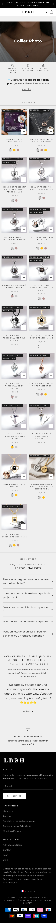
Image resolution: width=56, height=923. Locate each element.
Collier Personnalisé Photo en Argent (14, 286)
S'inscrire (14, 796)
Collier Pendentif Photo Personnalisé (14, 239)
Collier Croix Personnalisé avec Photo (14, 436)
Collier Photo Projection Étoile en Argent (41, 287)
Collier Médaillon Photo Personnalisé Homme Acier (41, 486)
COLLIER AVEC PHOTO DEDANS (14, 485)
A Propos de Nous (12, 845)
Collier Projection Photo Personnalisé (41, 188)
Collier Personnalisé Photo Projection (42, 385)
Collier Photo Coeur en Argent (41, 239)
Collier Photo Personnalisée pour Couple (14, 338)
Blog (5, 859)
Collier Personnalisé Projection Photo (42, 140)
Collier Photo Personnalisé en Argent (14, 386)
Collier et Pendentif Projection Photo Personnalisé (14, 189)
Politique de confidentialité (17, 826)
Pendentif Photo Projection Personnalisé (41, 436)
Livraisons (8, 811)
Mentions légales (12, 831)
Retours (7, 816)
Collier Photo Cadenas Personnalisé (14, 536)
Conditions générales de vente (18, 821)
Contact (7, 850)
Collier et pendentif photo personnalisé (41, 337)
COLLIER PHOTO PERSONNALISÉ (14, 140)
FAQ (5, 855)
